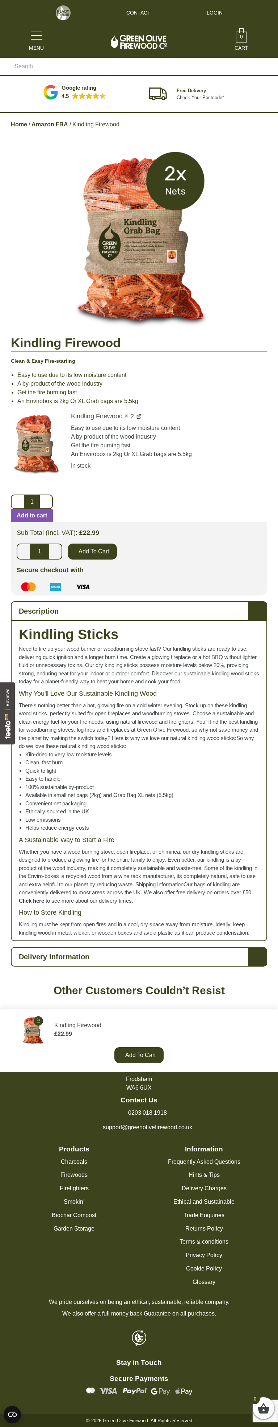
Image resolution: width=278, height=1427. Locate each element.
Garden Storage (74, 1228)
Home (19, 124)
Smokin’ (74, 1202)
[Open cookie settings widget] (12, 1414)
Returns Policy (204, 1228)
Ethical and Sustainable (204, 1202)
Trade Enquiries (204, 1215)
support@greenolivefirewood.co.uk (147, 1127)
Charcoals (74, 1162)
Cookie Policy (204, 1268)
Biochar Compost (74, 1215)
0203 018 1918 (147, 1113)
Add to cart (32, 515)
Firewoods (74, 1175)
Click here (31, 901)
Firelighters (74, 1188)
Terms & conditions (204, 1242)
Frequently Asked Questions (204, 1162)
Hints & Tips (204, 1175)
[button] (75, 92)
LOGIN (215, 13)
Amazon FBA (49, 124)
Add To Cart (94, 551)
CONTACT (138, 13)
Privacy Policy (204, 1255)
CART (241, 42)
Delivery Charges (204, 1188)
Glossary (204, 1282)
